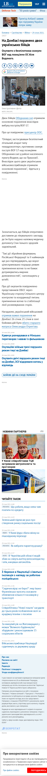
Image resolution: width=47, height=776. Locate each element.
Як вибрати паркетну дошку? (22, 545)
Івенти (5, 663)
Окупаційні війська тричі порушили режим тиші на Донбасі (22, 348)
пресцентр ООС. (33, 132)
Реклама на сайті (9, 660)
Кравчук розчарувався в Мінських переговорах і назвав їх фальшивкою (23, 337)
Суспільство (17, 32)
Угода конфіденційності (13, 672)
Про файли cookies (11, 770)
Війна (27, 32)
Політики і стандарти (11, 669)
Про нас (5, 657)
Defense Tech (9, 10)
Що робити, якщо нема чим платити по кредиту (21, 508)
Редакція (6, 666)
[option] (23, 21)
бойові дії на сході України (19, 375)
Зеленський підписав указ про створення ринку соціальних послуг (21, 521)
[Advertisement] (23, 204)
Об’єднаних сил (24, 118)
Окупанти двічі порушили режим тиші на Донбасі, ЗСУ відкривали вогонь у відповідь (23, 361)
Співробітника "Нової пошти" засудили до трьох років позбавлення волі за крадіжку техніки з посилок (23, 611)
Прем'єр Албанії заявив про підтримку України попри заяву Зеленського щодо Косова (31, 25)
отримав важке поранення (17, 315)
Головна (5, 32)
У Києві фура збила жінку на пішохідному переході (20, 534)
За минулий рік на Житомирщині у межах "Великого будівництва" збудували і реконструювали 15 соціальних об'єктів (20, 628)
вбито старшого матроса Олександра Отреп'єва (21, 324)
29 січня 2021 (38, 32)
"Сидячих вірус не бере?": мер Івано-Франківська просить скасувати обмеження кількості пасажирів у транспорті (22, 593)
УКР (37, 4)
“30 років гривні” (28, 10)
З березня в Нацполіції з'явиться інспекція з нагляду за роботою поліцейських (22, 575)
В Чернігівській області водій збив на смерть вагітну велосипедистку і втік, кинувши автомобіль (23, 559)
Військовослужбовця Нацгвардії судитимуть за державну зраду (19, 645)
